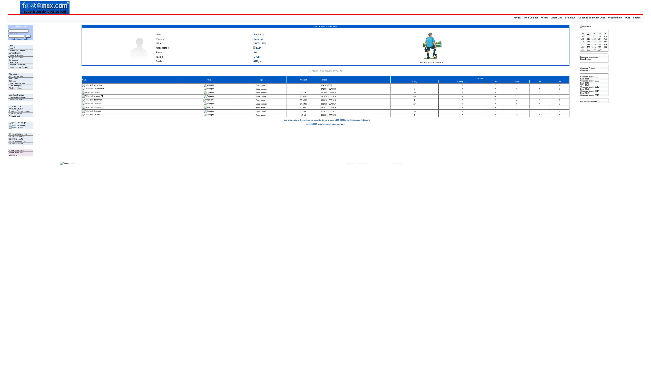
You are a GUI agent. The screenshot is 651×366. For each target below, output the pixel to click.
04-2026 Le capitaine (17, 137)
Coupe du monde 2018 (589, 87)
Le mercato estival (16, 100)
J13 (594, 39)
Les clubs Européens (17, 97)
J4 (600, 34)
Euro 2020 (584, 83)
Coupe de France (16, 55)
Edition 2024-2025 (16, 153)
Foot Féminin (615, 17)
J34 (599, 50)
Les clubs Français (17, 95)
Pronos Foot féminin (17, 65)
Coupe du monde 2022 (589, 81)
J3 (594, 34)
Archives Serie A (15, 114)
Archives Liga (14, 116)
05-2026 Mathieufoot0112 (19, 134)
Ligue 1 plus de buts (17, 83)
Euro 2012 (584, 93)
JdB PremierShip (16, 76)
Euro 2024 (584, 79)
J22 (588, 44)
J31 (582, 50)
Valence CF (98, 96)
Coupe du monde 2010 (589, 95)
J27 (588, 47)
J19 (599, 42)
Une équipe (21, 123)
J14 (599, 39)
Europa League (15, 53)
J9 (600, 36)
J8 (594, 36)
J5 (605, 34)
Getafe (96, 92)
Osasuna (97, 85)
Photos (636, 17)
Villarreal (97, 104)
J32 (588, 50)
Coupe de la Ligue (587, 70)
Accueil (517, 17)
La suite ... (13, 155)
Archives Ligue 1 (16, 106)
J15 (605, 39)
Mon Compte (531, 17)
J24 (599, 44)
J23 (594, 44)
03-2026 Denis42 (16, 139)
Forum (544, 17)
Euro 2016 (584, 89)
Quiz (627, 17)
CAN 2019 (584, 85)
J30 (605, 47)
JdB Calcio (13, 79)
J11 (582, 39)
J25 (605, 44)
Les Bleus (570, 17)
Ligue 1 (12, 46)
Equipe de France (16, 58)
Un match (20, 127)
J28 (594, 47)
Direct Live (556, 17)
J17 (588, 42)
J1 (583, 34)
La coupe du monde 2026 (591, 17)
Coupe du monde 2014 (589, 91)
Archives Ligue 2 (16, 109)
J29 (599, 47)
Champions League (17, 50)
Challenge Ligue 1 (16, 88)
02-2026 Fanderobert (17, 141)
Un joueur (20, 125)
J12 (588, 39)
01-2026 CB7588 (16, 144)
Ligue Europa (585, 59)
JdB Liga (12, 81)
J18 (594, 42)
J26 (582, 47)
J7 (588, 36)
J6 (583, 36)
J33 (594, 50)
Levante (97, 115)
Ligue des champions (589, 57)
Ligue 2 (12, 48)
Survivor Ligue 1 (15, 86)
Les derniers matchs (588, 102)
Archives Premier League (19, 111)
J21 (582, 44)
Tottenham (98, 100)
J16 (582, 42)
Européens (13, 60)
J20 (605, 42)
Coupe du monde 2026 (589, 77)
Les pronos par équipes (18, 67)
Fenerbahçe (98, 107)
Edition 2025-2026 (16, 150)
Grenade (97, 111)
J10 (605, 36)
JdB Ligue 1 (13, 74)
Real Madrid (98, 89)
